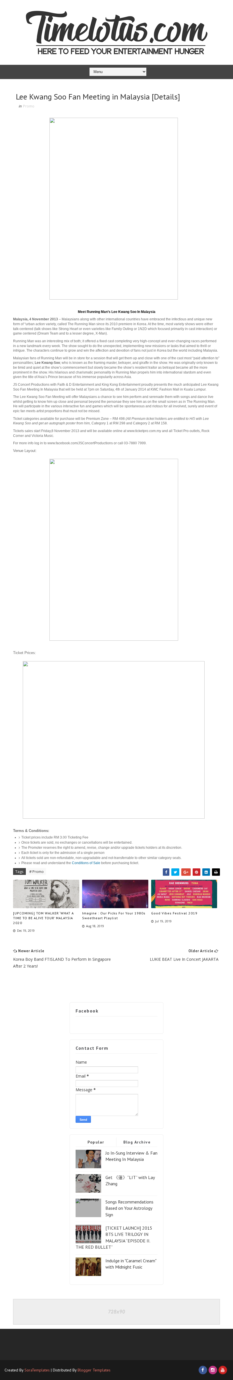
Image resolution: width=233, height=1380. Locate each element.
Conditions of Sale (86, 863)
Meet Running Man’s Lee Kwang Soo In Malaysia (116, 312)
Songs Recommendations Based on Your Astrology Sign (129, 1208)
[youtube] (223, 1370)
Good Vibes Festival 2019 (174, 913)
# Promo (36, 871)
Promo (28, 106)
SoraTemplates (37, 1370)
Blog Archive (137, 1142)
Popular (96, 1142)
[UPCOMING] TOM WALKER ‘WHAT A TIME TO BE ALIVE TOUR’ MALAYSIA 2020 (43, 918)
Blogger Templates (94, 1370)
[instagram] (213, 1370)
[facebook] (203, 1370)
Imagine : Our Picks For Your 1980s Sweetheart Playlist (113, 915)
